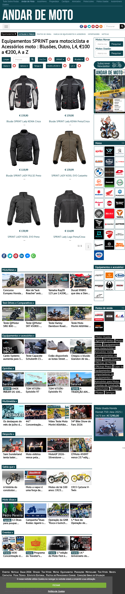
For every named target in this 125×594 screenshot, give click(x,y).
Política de (56, 591)
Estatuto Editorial (35, 575)
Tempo (37, 66)
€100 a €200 (53, 66)
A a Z (42, 59)
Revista (112, 571)
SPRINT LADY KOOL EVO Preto (24, 236)
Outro (5, 66)
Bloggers (116, 388)
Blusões (78, 59)
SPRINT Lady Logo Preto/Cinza (69, 236)
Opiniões (7, 368)
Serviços (110, 392)
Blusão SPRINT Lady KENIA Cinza (24, 121)
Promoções (79, 571)
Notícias (15, 571)
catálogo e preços (27, 33)
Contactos (7, 575)
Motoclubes (102, 388)
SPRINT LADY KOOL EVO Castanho (69, 175)
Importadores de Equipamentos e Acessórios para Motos (107, 377)
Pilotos (99, 392)
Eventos (6, 532)
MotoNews (8, 269)
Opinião (36, 571)
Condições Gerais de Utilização (91, 575)
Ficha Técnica (20, 575)
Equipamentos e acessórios (17, 335)
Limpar (6, 59)
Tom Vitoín (46, 571)
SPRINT (59, 59)
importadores (93, 33)
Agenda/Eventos (104, 340)
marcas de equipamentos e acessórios (70, 33)
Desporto (7, 434)
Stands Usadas (112, 359)
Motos (56, 571)
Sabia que (8, 466)
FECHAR (56, 585)
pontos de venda (44, 33)
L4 (72, 66)
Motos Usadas (103, 336)
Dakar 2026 (25, 571)
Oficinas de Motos (105, 362)
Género (23, 66)
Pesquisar (116, 44)
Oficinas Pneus (103, 366)
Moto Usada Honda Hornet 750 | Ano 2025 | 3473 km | (108, 411)
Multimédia (8, 401)
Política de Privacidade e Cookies (61, 575)
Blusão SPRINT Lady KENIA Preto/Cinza (69, 121)
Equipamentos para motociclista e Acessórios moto (107, 348)
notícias (105, 33)
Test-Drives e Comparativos (17, 302)
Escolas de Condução (107, 385)
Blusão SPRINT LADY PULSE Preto (23, 175)
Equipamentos (67, 571)
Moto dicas (8, 499)
